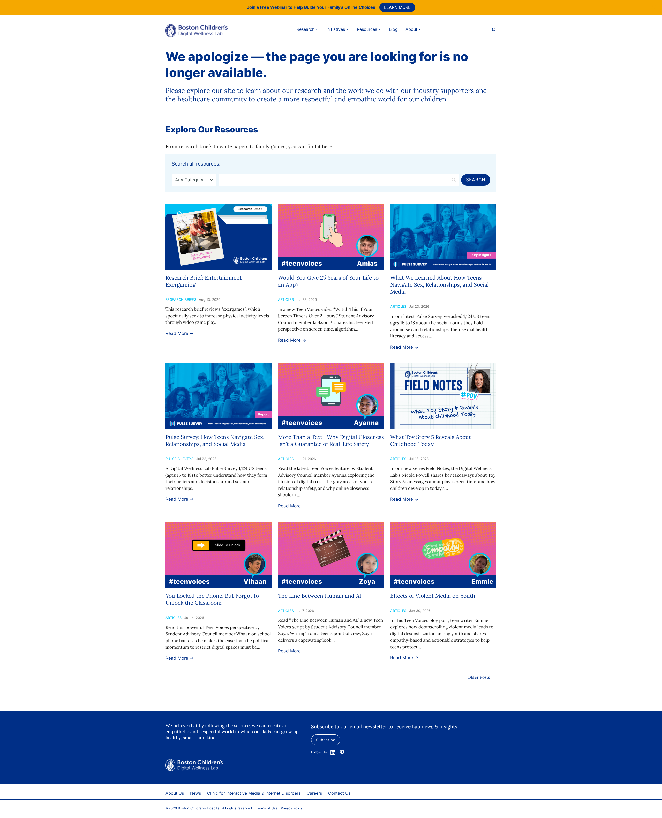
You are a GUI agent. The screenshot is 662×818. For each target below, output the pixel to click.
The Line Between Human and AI (319, 595)
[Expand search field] (493, 30)
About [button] (411, 29)
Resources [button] (367, 29)
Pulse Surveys (179, 459)
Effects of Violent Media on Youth (432, 595)
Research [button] (305, 29)
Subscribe (325, 740)
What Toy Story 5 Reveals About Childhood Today (430, 440)
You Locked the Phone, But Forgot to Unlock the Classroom (212, 599)
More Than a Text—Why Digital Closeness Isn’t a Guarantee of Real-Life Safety (331, 440)
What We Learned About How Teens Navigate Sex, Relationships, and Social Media (439, 284)
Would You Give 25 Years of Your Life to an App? (328, 281)
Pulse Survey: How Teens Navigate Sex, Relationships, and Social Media (215, 440)
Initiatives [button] (335, 29)
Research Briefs (181, 299)
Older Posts (482, 677)
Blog (393, 29)
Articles (286, 299)
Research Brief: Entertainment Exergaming (204, 281)
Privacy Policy (292, 808)
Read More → (180, 333)
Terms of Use (267, 808)
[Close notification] (654, 7)
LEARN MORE (397, 7)
